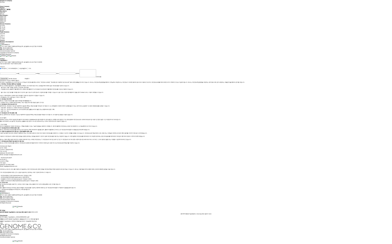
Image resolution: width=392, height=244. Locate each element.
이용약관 (12, 51)
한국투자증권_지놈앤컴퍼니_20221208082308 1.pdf (14, 217)
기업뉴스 (2, 35)
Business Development (7, 42)
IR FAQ (2, 30)
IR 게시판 (2, 27)
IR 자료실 (2, 29)
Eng (3, 2)
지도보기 (2, 66)
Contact (2, 43)
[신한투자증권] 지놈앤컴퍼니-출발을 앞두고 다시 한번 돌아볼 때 (21, 219)
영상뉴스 (2, 37)
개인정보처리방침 (5, 51)
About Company (4, 6)
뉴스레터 (2, 38)
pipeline (2, 22)
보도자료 (2, 33)
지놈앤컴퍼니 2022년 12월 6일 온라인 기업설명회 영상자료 (20, 221)
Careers (2, 40)
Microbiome (3, 11)
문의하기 (2, 191)
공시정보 (2, 25)
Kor (1, 2)
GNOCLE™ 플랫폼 (5, 9)
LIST (1, 223)
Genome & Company (6, 0)
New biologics (4, 15)
